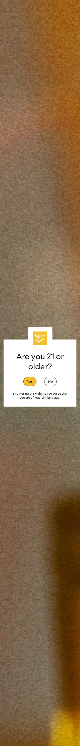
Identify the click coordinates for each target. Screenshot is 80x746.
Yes (30, 381)
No (50, 381)
